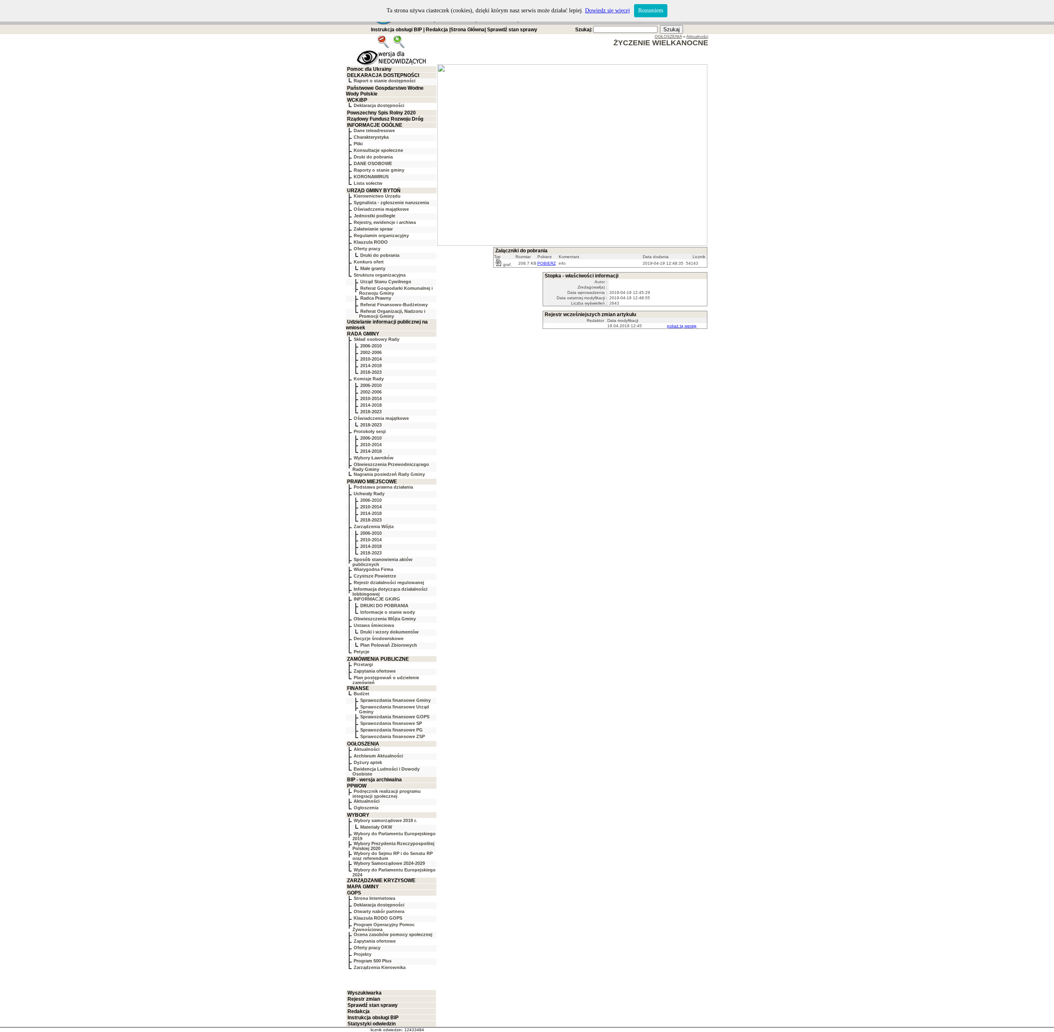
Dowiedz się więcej (607, 10)
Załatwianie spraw (373, 228)
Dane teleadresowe (374, 130)
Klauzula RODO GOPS (378, 918)
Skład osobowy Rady (376, 339)
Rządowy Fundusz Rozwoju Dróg (385, 119)
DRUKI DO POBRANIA (384, 605)
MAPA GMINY (363, 887)
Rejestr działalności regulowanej (389, 582)
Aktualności (367, 749)
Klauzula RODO (371, 242)
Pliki (358, 143)
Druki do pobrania (373, 156)
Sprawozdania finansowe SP (391, 723)
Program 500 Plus (373, 960)
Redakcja (437, 30)
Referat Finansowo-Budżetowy (394, 304)
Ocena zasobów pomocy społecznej (393, 934)
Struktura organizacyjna (380, 275)
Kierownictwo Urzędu (377, 195)
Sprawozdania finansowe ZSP (392, 736)
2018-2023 (371, 372)
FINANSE (358, 688)
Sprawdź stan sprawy (512, 30)
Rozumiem (650, 10)
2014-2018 (371, 365)
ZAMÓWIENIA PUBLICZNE (378, 659)
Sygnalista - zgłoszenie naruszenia (391, 202)
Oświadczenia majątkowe (381, 209)
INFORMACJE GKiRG (377, 598)
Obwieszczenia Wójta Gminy (385, 618)
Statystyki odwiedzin (371, 1024)
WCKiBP (357, 100)
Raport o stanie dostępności (384, 80)
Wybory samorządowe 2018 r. (385, 820)
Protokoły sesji (370, 431)
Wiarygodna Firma (373, 569)
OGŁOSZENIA (363, 744)
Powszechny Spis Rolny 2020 (381, 113)
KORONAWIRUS (371, 176)
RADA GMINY (363, 334)
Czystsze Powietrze (375, 575)
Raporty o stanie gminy (379, 170)
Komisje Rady (369, 378)
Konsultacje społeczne (378, 150)
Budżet (361, 693)
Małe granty (372, 268)
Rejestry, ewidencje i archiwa (385, 222)
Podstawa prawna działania (383, 487)
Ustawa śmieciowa (374, 625)
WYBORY (358, 815)
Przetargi (363, 664)
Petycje (361, 651)
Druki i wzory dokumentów (389, 631)
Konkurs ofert (369, 261)
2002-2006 (371, 352)
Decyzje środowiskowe (378, 638)
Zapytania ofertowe (375, 671)
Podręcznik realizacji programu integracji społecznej (386, 794)
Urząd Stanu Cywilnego (385, 281)
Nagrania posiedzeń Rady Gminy (389, 474)
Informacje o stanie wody (387, 612)
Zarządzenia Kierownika (380, 967)
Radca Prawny (375, 298)
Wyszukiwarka (364, 993)
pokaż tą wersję (682, 326)
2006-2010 (371, 345)
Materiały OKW (376, 827)
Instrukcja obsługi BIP (396, 30)
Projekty (362, 954)
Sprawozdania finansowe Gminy (395, 700)
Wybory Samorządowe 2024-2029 (389, 863)
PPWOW (356, 786)
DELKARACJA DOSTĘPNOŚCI (383, 75)
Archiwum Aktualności (378, 755)
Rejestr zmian (363, 999)
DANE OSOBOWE (373, 163)
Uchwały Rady (369, 493)
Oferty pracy (367, 248)
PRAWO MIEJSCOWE (372, 482)
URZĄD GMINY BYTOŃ (374, 190)
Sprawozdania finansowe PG (391, 729)
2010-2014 (371, 358)
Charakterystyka (371, 137)
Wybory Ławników (374, 457)
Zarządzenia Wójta (374, 526)
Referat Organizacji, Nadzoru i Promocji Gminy (392, 314)
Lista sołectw (368, 183)
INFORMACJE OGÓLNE (374, 125)
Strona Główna (467, 30)
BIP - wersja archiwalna (374, 780)
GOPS (354, 893)
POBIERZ (546, 263)
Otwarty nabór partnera (379, 911)
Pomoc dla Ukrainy (369, 69)
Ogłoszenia (366, 807)
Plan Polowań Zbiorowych (388, 645)
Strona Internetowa (374, 898)
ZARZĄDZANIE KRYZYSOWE (381, 880)
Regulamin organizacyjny (381, 235)
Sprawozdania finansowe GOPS (394, 716)
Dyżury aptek (368, 762)
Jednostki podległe (374, 215)
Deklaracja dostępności (379, 105)
